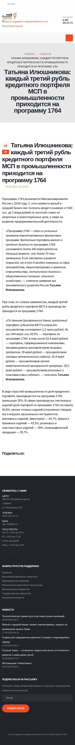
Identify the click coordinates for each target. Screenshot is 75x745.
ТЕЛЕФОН (68, 17)
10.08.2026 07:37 (10, 658)
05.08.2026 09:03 (10, 667)
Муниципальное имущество (16, 589)
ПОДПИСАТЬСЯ (15, 708)
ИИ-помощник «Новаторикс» (17, 663)
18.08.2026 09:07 (10, 620)
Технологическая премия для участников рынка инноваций (33, 616)
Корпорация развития (13, 597)
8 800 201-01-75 (68, 21)
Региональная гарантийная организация (22, 585)
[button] (10, 4)
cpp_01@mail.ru (10, 524)
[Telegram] (70, 4)
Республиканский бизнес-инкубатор (20, 577)
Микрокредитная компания (15, 581)
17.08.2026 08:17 (10, 645)
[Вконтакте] (58, 4)
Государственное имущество (16, 593)
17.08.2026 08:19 (10, 632)
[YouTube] (64, 4)
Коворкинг (7, 572)
